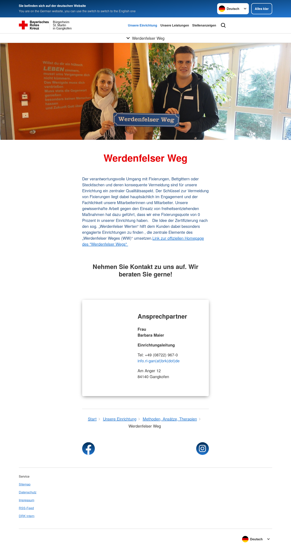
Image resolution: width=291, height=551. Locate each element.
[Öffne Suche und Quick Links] (223, 25)
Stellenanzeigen (204, 25)
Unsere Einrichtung (142, 25)
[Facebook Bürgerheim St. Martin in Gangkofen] (88, 448)
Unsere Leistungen (174, 25)
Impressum (26, 500)
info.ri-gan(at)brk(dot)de (159, 361)
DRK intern (26, 516)
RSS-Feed (26, 508)
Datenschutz (27, 492)
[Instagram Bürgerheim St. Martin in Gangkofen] (202, 448)
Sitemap (24, 484)
